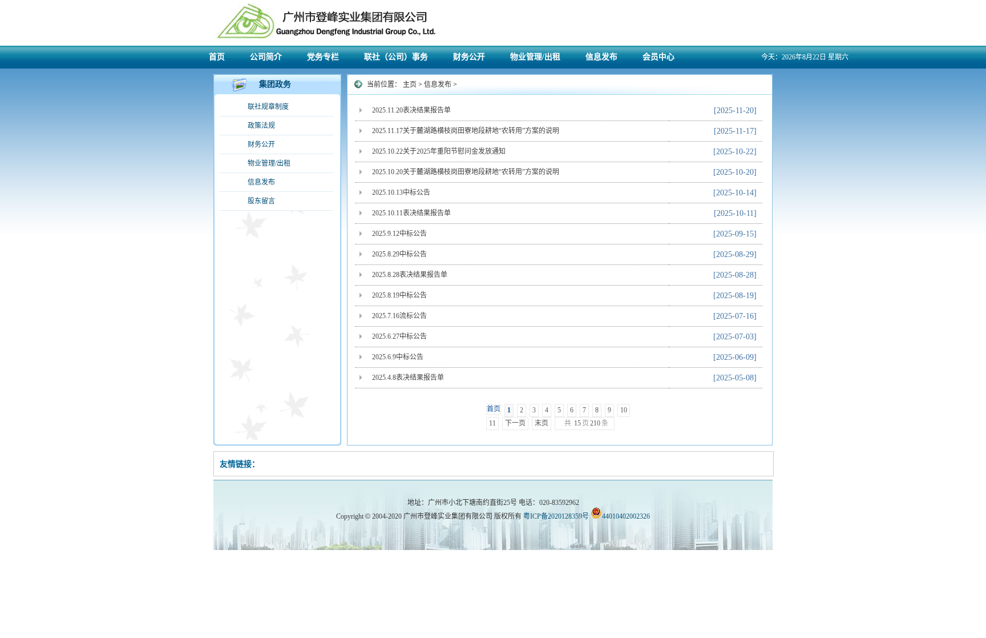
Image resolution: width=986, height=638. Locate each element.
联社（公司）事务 (396, 57)
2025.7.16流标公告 (399, 316)
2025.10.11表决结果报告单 (411, 213)
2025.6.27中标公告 (399, 336)
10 (623, 410)
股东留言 (261, 201)
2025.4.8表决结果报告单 (408, 378)
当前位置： (385, 85)
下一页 (515, 423)
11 (492, 423)
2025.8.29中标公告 (399, 254)
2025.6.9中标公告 (397, 357)
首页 (217, 57)
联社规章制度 (268, 107)
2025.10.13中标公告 (401, 192)
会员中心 (658, 57)
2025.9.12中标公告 (399, 234)
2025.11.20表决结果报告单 (411, 110)
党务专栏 (323, 57)
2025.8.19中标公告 (399, 295)
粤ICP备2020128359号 (556, 516)
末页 (541, 423)
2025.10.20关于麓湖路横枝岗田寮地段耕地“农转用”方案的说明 (465, 172)
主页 (410, 85)
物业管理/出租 (535, 57)
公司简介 (266, 57)
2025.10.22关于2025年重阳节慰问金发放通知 (439, 151)
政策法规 (261, 126)
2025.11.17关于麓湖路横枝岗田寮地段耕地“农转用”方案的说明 (465, 131)
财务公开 (469, 57)
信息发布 (601, 57)
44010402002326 (626, 516)
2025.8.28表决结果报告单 (409, 275)
